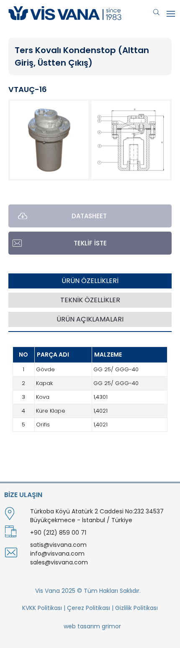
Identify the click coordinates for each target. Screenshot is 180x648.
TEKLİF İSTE (90, 243)
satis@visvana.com (58, 545)
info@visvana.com (57, 553)
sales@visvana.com (59, 562)
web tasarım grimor (92, 626)
